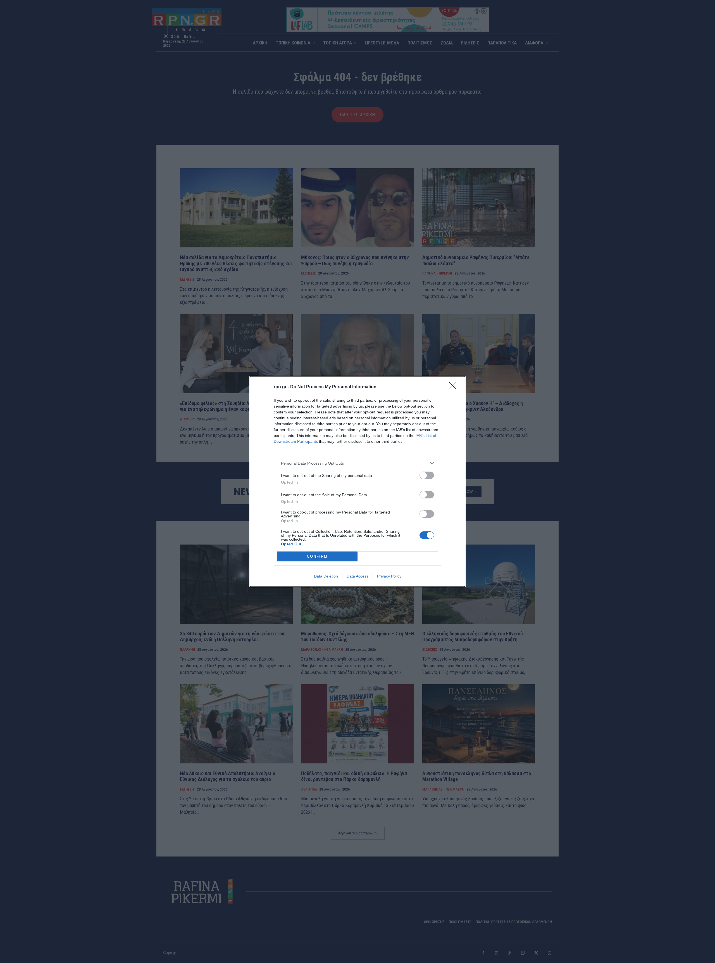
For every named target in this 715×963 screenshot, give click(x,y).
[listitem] (357, 463)
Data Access (357, 576)
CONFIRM (317, 556)
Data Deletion (326, 576)
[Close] (454, 387)
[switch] (427, 475)
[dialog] (357, 481)
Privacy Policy (389, 576)
